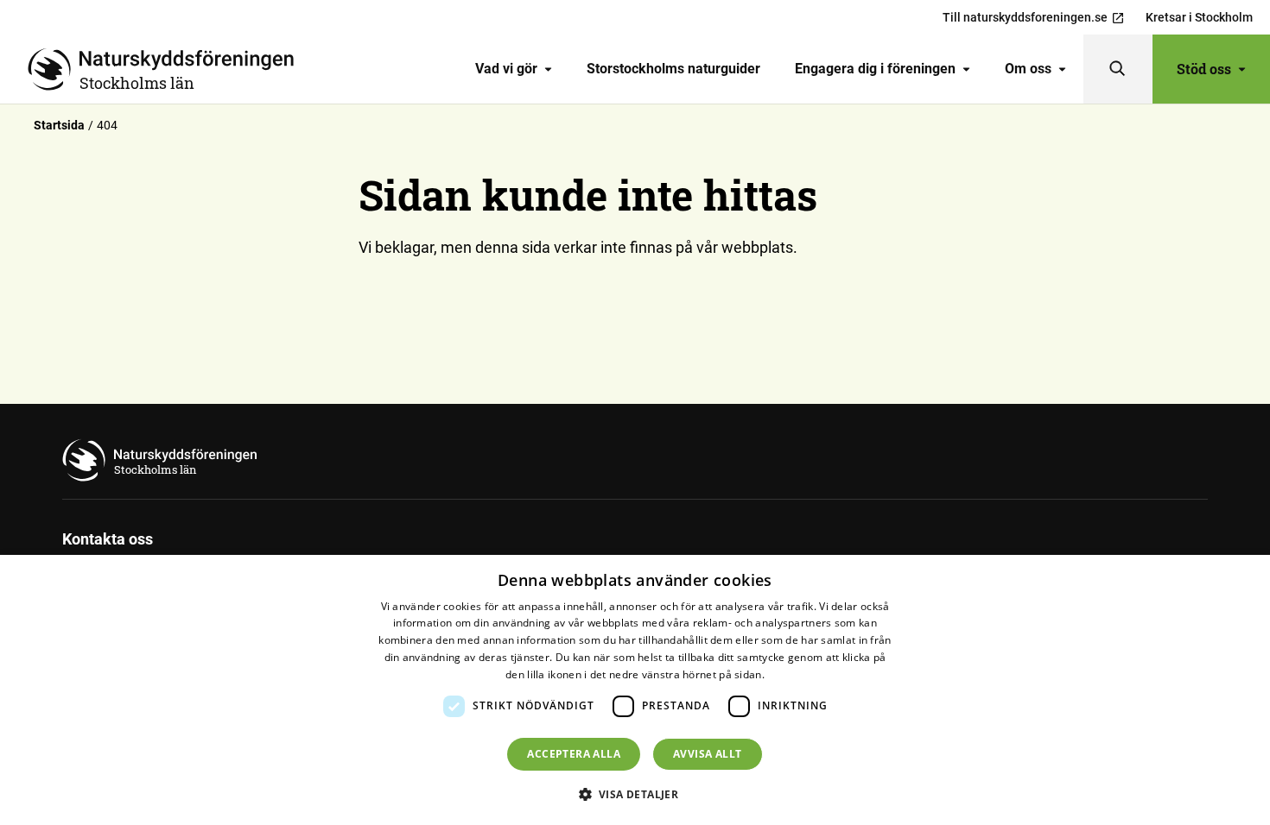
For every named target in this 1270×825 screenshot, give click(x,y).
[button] (635, 794)
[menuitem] (513, 69)
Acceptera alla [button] (573, 753)
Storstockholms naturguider (673, 68)
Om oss (1028, 68)
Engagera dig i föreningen (875, 68)
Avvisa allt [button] (707, 753)
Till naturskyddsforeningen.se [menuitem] (1025, 17)
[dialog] (635, 690)
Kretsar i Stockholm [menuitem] (1199, 17)
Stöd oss (1204, 69)
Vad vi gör (506, 68)
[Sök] (1118, 69)
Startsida (59, 125)
